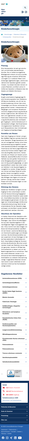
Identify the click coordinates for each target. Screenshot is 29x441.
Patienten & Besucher (8, 407)
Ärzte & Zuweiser (7, 411)
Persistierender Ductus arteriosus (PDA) (13, 339)
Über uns (4, 420)
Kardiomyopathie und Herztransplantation (9, 324)
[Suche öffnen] (25, 8)
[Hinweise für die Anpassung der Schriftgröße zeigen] (26, 12)
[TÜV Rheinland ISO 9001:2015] (14, 373)
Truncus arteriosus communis (12, 353)
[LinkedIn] (15, 437)
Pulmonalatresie (7, 344)
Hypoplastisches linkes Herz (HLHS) (11, 318)
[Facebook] (3, 437)
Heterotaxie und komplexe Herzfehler (11, 312)
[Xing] (11, 437)
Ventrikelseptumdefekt (9, 357)
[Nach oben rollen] (26, 438)
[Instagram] (7, 437)
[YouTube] (20, 437)
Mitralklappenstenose (9, 334)
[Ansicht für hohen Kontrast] (22, 12)
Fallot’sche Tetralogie (9, 301)
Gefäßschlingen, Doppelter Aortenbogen (11, 306)
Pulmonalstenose (8, 349)
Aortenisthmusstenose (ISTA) (12, 278)
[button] (27, 373)
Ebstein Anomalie (8, 297)
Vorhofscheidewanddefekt (10, 362)
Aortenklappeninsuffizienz (10, 283)
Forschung (4, 415)
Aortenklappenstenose (9, 287)
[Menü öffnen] (26, 18)
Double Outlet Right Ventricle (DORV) (12, 292)
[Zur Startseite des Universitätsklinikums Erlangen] (4, 4)
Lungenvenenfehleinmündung (12, 330)
